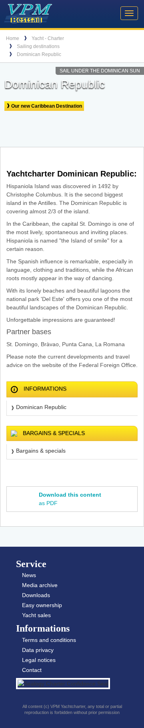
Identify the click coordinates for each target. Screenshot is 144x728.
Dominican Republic (39, 54)
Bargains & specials (41, 450)
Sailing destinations (38, 46)
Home (12, 38)
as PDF (70, 498)
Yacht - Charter (48, 38)
